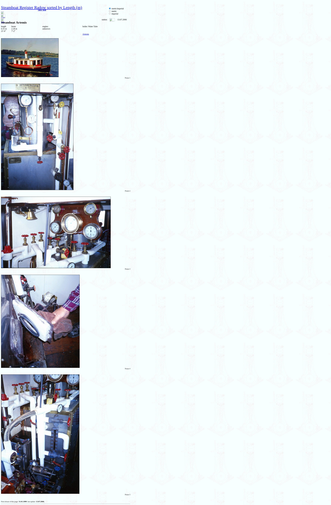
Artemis (85, 34)
